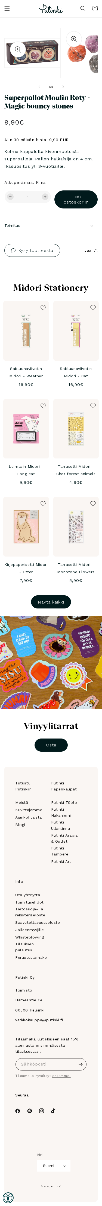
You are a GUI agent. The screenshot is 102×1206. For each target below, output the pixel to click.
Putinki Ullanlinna (60, 825)
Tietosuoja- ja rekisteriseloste (30, 912)
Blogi (20, 824)
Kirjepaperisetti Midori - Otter (26, 568)
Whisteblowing (29, 937)
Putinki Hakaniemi (61, 812)
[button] (7, 8)
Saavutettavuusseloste (37, 922)
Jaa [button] (87, 250)
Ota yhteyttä (27, 895)
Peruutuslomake (31, 957)
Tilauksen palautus (24, 947)
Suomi (48, 1166)
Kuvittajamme (28, 810)
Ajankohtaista (28, 817)
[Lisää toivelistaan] (48, 50)
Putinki (56, 1186)
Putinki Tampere (60, 851)
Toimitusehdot (29, 902)
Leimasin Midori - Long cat (26, 470)
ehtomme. (61, 1076)
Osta (51, 745)
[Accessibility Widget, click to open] (8, 1197)
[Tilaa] (80, 1064)
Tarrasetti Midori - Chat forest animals (75, 470)
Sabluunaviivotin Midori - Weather (26, 372)
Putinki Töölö (64, 802)
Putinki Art (61, 861)
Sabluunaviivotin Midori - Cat (76, 372)
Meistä (21, 802)
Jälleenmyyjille (29, 930)
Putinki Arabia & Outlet (64, 838)
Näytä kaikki (51, 602)
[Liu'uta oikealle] (63, 87)
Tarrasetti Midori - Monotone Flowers (76, 568)
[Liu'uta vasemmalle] (39, 87)
